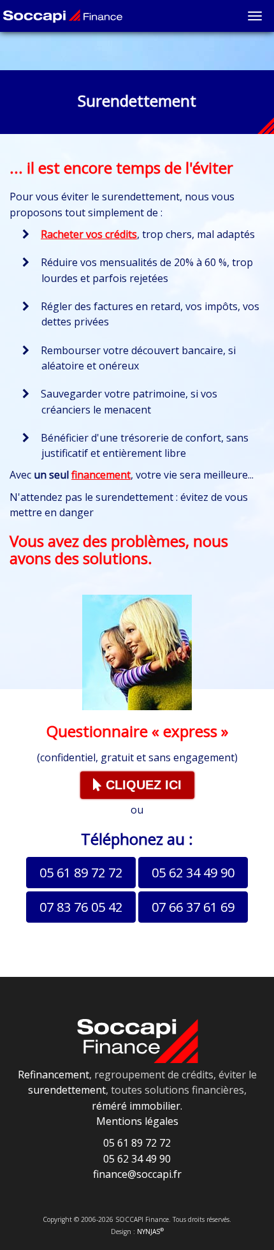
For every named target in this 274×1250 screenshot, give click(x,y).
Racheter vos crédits (89, 234)
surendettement (67, 1090)
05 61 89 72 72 (81, 872)
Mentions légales (137, 1121)
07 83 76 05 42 (81, 907)
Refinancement (53, 1075)
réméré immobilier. (137, 1106)
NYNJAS (150, 1231)
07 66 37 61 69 (193, 907)
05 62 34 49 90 (193, 872)
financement (101, 475)
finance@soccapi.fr (137, 1174)
